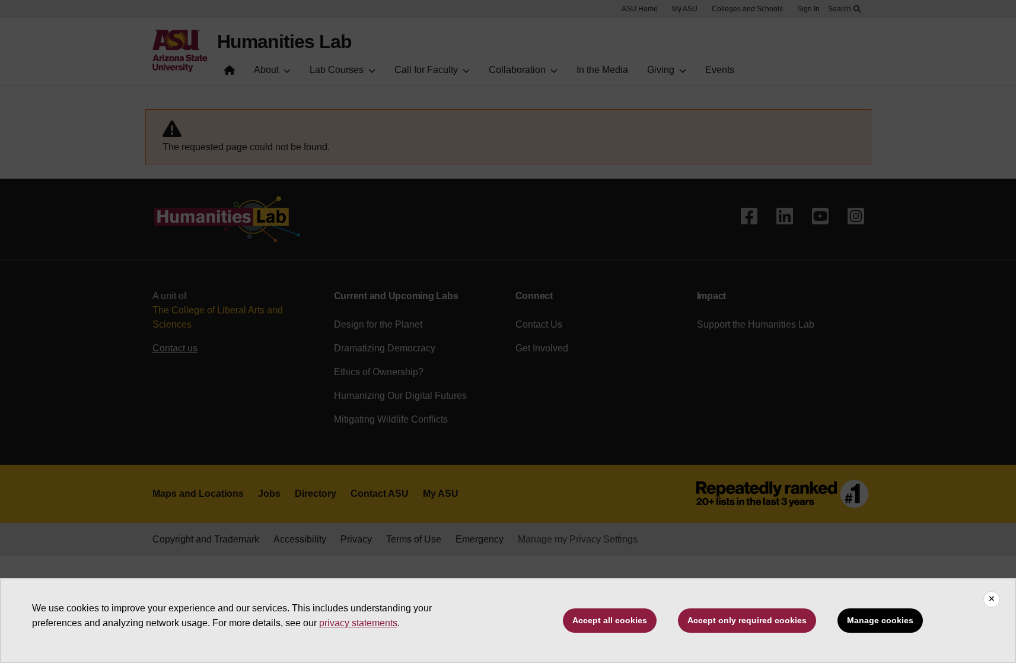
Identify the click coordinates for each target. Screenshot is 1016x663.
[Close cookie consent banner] (991, 599)
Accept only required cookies (747, 620)
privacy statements (358, 623)
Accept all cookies (609, 620)
